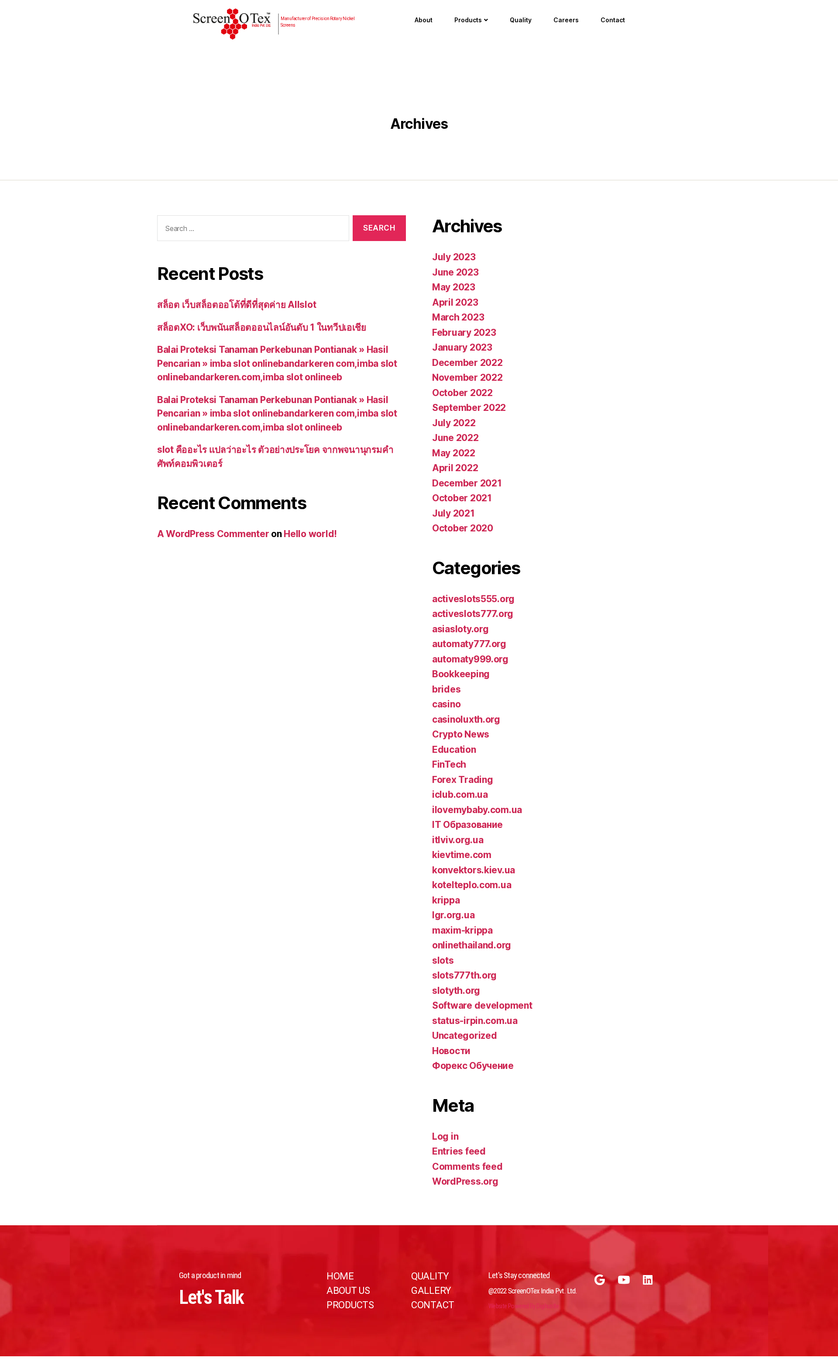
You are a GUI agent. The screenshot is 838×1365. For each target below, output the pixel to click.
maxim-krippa (462, 930)
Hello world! (310, 533)
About (424, 20)
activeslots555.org (473, 598)
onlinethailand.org (471, 945)
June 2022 (455, 437)
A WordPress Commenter (213, 533)
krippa (446, 900)
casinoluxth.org (466, 719)
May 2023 (453, 287)
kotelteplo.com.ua (471, 884)
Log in (445, 1136)
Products (468, 20)
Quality (521, 20)
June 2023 (455, 272)
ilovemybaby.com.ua (477, 809)
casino (446, 704)
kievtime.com (461, 854)
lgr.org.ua (453, 915)
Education (454, 749)
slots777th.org (464, 975)
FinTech (449, 764)
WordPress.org (465, 1181)
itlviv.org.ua (458, 839)
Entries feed (459, 1151)
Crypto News (460, 734)
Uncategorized (464, 1035)
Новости (451, 1050)
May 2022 (453, 453)
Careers (566, 20)
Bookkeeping (461, 674)
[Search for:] (251, 230)
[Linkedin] (648, 1280)
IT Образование (467, 824)
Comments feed (467, 1166)
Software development (482, 1005)
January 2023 (462, 347)
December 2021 (467, 483)
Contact (613, 20)
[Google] (600, 1280)
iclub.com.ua (460, 794)
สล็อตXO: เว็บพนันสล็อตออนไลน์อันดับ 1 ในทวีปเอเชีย (261, 327)
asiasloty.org (460, 629)
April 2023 (455, 302)
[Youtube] (624, 1280)
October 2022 (462, 392)
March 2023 (458, 317)
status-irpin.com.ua (475, 1020)
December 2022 (467, 362)
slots (443, 960)
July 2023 (454, 257)
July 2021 (453, 513)
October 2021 (462, 498)
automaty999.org (470, 659)
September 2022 (469, 407)
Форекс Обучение (473, 1065)
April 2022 (455, 467)
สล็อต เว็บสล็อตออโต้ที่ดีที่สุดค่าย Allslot (236, 304)
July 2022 (454, 422)
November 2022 (467, 377)
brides (446, 689)
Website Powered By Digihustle (523, 1306)
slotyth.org (456, 990)
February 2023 (464, 332)
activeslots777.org (472, 613)
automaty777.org (469, 643)
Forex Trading (462, 779)
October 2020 (462, 528)
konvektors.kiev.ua (473, 870)
